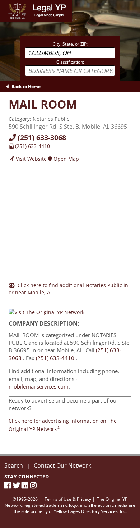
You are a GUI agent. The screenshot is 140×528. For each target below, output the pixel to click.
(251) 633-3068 (41, 137)
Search (13, 465)
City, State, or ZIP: (70, 44)
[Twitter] (17, 485)
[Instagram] (34, 485)
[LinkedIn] (26, 485)
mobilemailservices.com (39, 386)
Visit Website (30, 158)
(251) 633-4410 (32, 146)
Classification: (70, 62)
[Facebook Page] (8, 485)
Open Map (65, 158)
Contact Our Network (62, 465)
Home (7, 3)
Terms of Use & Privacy (68, 499)
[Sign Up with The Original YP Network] (46, 309)
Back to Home (25, 86)
